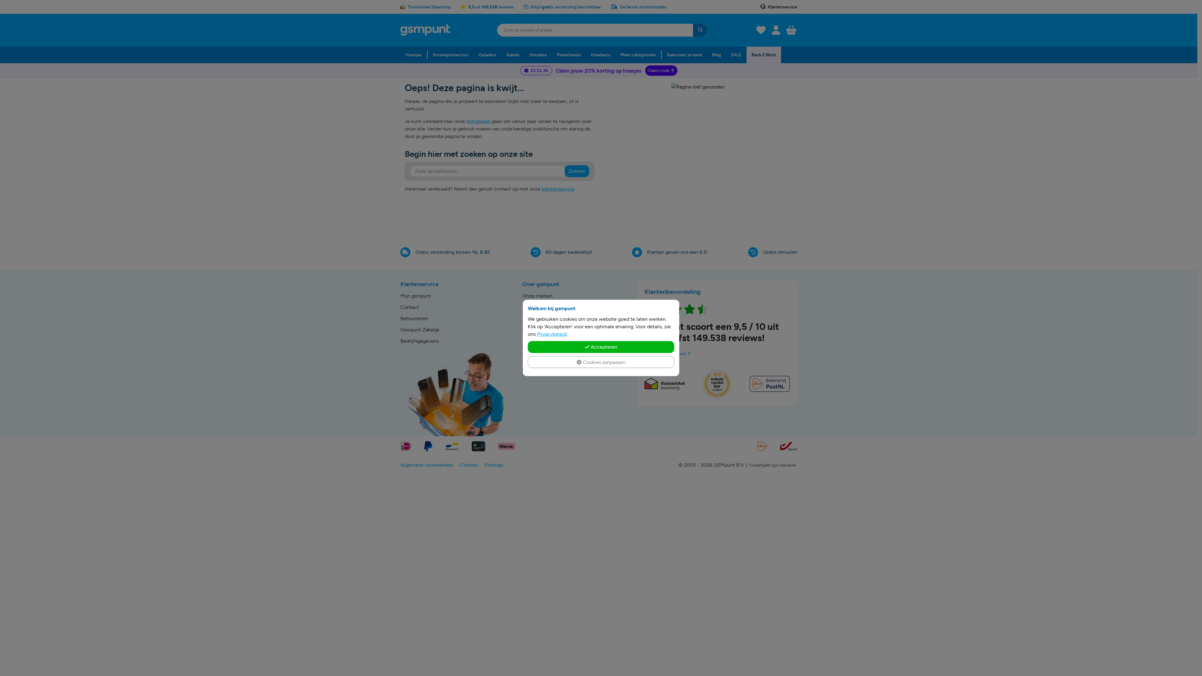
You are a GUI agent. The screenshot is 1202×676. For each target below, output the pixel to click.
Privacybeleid (552, 334)
